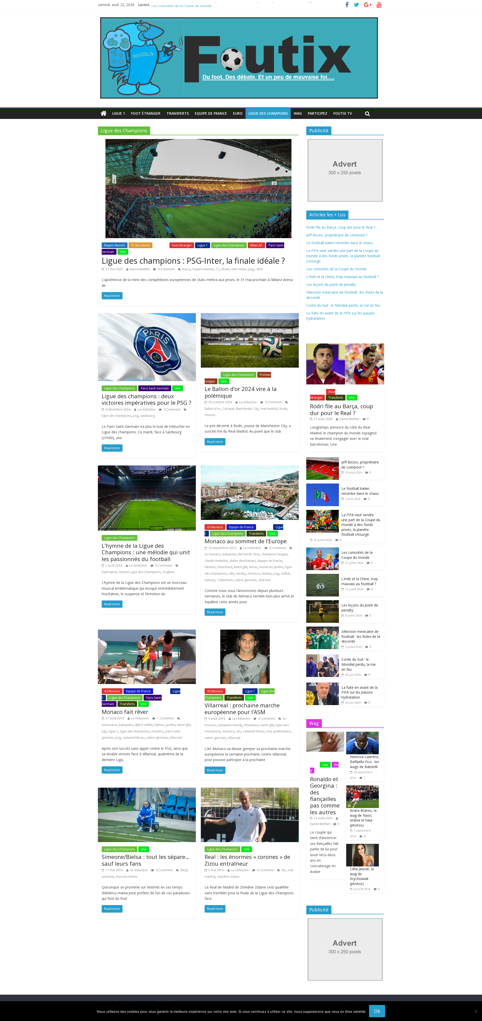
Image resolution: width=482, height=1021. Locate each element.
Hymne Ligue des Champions (139, 572)
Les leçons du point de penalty (331, 284)
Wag (298, 113)
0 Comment (165, 269)
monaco (254, 573)
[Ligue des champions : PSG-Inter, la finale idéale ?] (198, 142)
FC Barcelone (140, 245)
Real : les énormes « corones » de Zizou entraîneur (247, 860)
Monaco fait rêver (125, 711)
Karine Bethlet (140, 269)
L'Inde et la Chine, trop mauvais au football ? (342, 276)
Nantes (267, 573)
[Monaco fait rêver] (147, 632)
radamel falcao (133, 737)
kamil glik (240, 567)
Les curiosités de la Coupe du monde (336, 268)
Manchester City (247, 408)
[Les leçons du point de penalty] (322, 602)
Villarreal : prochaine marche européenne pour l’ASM (242, 708)
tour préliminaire (279, 731)
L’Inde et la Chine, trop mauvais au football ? (359, 581)
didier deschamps (243, 561)
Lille (231, 573)
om (238, 731)
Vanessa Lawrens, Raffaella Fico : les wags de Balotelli (364, 761)
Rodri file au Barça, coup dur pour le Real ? (340, 227)
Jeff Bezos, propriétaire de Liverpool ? (336, 235)
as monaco (212, 554)
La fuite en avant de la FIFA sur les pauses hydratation (359, 692)
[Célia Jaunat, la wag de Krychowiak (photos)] (362, 846)
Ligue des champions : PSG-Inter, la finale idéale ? (193, 260)
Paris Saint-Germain (155, 388)
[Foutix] (238, 17)
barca (186, 269)
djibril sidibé (144, 725)
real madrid (269, 408)
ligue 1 (113, 731)
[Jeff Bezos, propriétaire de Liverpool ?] (322, 459)
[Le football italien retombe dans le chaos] (322, 486)
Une (123, 252)
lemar (253, 567)
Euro (238, 113)
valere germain (245, 580)
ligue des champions (116, 416)
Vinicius (210, 415)
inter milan (238, 269)
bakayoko (229, 554)
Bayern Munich (114, 245)
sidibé (285, 573)
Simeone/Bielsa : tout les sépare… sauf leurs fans (146, 860)
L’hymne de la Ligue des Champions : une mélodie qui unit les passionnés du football (146, 552)
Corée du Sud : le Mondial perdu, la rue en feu (343, 305)
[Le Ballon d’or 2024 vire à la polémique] (250, 316)
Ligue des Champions (268, 113)
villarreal (264, 580)
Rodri (283, 408)
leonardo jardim (271, 567)
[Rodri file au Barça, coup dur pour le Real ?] (345, 346)
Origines (168, 572)
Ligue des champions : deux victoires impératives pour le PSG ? (146, 399)
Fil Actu (161, 245)
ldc (283, 870)
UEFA (259, 269)
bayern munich (203, 269)
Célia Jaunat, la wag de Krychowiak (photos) (362, 876)
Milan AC (256, 245)
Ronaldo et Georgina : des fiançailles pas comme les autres (325, 795)
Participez (317, 113)
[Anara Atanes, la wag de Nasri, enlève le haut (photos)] (362, 788)
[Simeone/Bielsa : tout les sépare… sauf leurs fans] (147, 790)
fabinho (210, 567)
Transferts (177, 113)
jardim (170, 725)
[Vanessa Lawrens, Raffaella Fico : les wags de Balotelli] (362, 734)
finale (225, 269)
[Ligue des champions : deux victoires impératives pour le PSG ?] (147, 316)
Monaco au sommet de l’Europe (246, 541)
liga (104, 731)
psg (251, 269)
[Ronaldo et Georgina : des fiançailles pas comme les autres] (325, 734)
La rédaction (146, 409)
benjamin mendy (230, 725)
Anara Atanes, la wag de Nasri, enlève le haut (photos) (363, 818)
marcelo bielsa (126, 876)
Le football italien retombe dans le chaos (339, 242)
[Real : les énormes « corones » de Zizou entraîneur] (250, 790)
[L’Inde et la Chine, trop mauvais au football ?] (322, 576)
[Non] (475, 1011)
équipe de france (270, 561)
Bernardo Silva (248, 554)
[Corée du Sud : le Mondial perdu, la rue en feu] (322, 657)
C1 (217, 269)
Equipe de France (211, 113)
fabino (159, 725)
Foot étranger (145, 113)
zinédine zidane (228, 876)
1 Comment (165, 718)
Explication (109, 572)
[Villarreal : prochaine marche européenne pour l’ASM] (250, 632)
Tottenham (225, 580)
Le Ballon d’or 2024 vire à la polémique (241, 392)
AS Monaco (215, 527)
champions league (274, 554)
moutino (157, 731)
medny (241, 573)
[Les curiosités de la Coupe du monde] (322, 550)
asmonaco (109, 725)
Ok (377, 1011)
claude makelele (216, 561)
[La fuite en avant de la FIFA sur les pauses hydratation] (322, 685)
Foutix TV (342, 113)
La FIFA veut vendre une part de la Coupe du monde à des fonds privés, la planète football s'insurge (343, 255)
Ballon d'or (212, 408)
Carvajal (228, 408)
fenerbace (225, 567)
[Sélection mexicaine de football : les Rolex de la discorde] (322, 629)
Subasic (210, 580)
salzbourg (147, 416)
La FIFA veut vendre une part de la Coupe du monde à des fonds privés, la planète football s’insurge (232, 4)
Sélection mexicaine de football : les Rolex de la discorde (360, 636)
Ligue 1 (118, 113)
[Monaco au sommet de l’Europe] (250, 468)
